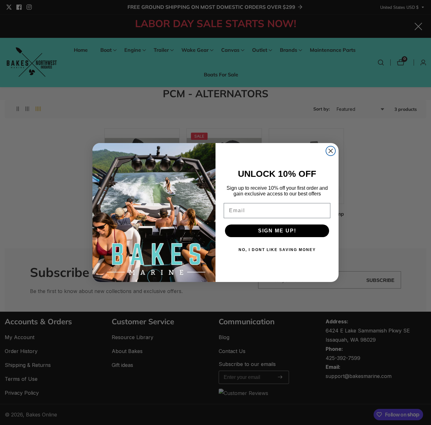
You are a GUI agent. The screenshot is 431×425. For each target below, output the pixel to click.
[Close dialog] (330, 151)
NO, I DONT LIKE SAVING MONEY (277, 250)
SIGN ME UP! (277, 230)
